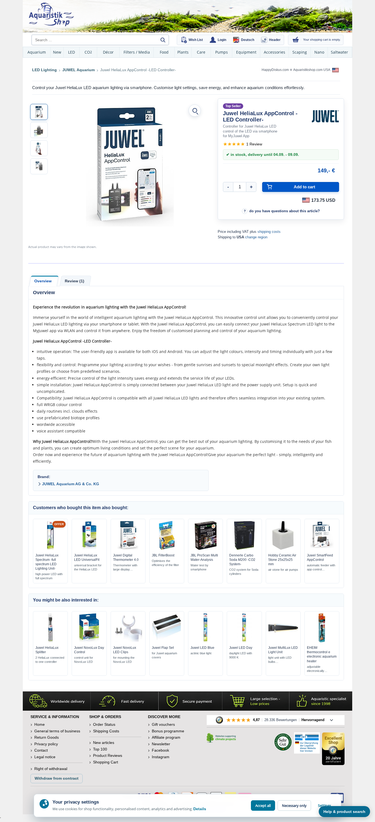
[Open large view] (195, 110)
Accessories (274, 52)
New (57, 52)
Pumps (221, 52)
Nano (319, 52)
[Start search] (162, 40)
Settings (324, 805)
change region (256, 237)
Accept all (263, 805)
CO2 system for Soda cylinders (243, 571)
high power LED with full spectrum (49, 576)
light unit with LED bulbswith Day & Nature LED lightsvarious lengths (280, 660)
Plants (183, 52)
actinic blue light (201, 653)
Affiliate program (166, 737)
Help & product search (344, 811)
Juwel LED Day (240, 648)
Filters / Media (137, 52)
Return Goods (46, 737)
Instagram (160, 757)
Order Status (104, 724)
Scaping (299, 52)
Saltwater (339, 52)
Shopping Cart (105, 762)
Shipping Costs (106, 731)
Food (164, 52)
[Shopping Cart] (295, 40)
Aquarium (36, 52)
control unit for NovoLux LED (83, 659)
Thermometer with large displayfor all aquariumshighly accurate (125, 568)
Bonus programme (168, 731)
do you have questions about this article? (284, 211)
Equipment (246, 52)
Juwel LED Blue (202, 648)
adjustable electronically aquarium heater (318, 669)
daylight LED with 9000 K (240, 655)
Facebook (160, 750)
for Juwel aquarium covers (164, 655)
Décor (108, 52)
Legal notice (44, 757)
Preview (50, 548)
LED (71, 52)
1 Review (254, 144)
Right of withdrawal (50, 768)
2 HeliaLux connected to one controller (49, 659)
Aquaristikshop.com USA (312, 70)
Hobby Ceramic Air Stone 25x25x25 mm (282, 559)
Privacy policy (46, 744)
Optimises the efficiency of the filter (165, 563)
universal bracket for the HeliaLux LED (88, 567)
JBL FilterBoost (163, 555)
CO (88, 52)
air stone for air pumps (283, 569)
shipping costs (269, 232)
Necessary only (294, 805)
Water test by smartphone (199, 567)
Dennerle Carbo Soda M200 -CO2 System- (242, 559)
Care (201, 52)
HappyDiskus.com (275, 70)
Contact (41, 750)
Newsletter (161, 744)
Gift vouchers (163, 724)
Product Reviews (107, 755)
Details (199, 809)
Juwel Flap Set (163, 648)
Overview (43, 281)
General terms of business (57, 731)
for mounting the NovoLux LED (124, 659)
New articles (103, 742)
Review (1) (74, 281)
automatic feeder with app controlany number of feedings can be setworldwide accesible (321, 568)
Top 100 (100, 749)
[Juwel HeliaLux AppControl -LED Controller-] (39, 112)
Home (39, 724)
